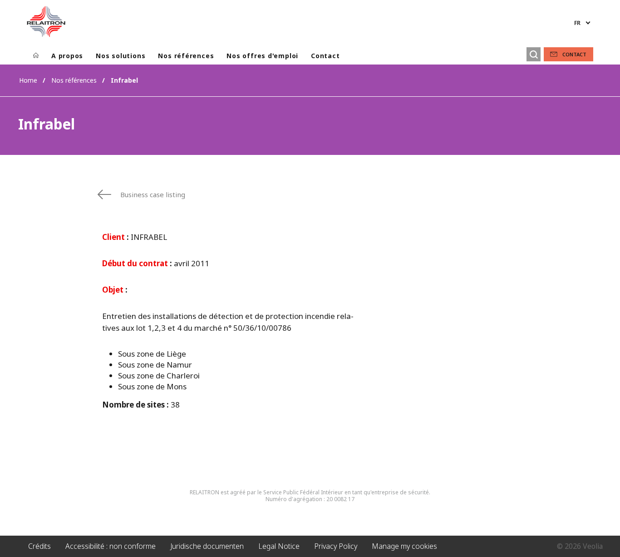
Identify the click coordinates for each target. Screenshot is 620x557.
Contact (325, 55)
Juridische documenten (207, 546)
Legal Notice (279, 546)
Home (28, 80)
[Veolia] (46, 21)
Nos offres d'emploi (262, 55)
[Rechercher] (534, 54)
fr (577, 23)
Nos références (186, 55)
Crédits (39, 546)
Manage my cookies (404, 546)
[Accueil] (36, 55)
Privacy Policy (335, 546)
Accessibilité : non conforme (110, 546)
